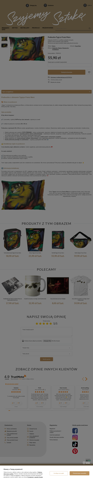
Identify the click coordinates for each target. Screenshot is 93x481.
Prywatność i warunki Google (35, 477)
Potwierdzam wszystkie (79, 473)
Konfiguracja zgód (59, 473)
